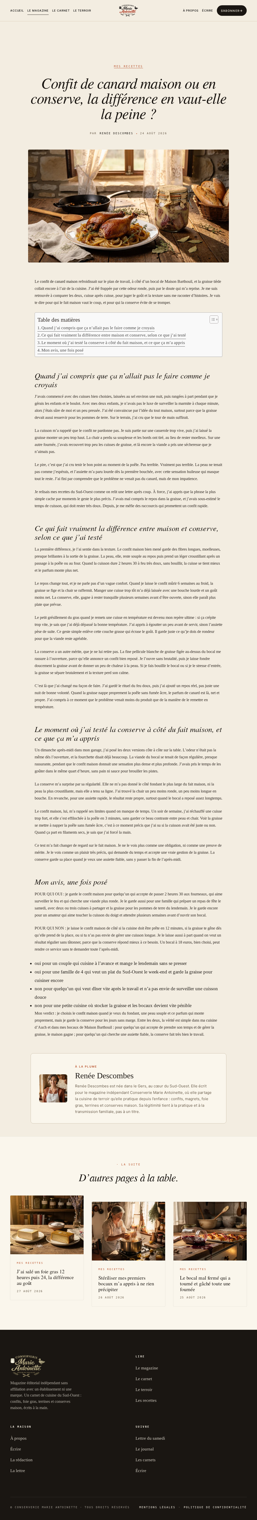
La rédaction (21, 1460)
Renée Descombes (117, 133)
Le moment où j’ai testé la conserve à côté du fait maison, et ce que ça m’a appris (113, 342)
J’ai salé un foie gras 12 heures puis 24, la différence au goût (45, 1277)
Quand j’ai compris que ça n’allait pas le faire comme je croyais (98, 327)
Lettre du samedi (150, 1438)
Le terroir (82, 10)
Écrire (207, 10)
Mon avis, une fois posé (62, 350)
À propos (191, 10)
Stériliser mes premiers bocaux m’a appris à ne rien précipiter (126, 1283)
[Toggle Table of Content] (211, 319)
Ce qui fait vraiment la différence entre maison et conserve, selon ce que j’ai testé (113, 335)
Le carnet (61, 10)
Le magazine (38, 10)
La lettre (17, 1470)
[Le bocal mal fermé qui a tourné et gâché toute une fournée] (210, 1231)
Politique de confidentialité (215, 1507)
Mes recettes (128, 66)
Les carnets (146, 1460)
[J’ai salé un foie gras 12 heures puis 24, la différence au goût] (47, 1225)
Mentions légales (157, 1507)
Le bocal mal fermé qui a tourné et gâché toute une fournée (205, 1283)
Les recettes (146, 1400)
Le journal (145, 1449)
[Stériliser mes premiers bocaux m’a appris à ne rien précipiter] (128, 1231)
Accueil (17, 10)
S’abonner (230, 11)
